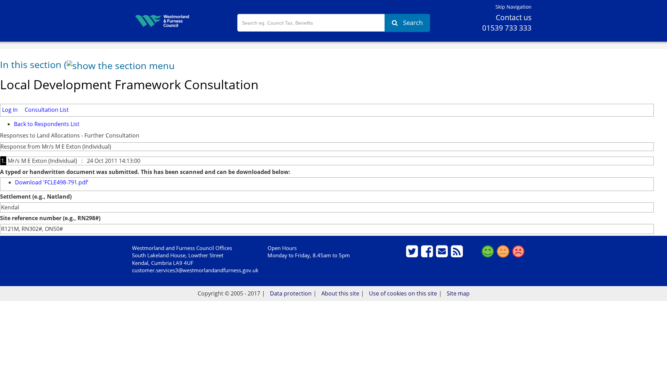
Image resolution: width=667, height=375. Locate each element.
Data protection (291, 293)
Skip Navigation (513, 6)
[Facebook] (428, 254)
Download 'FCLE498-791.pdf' (52, 182)
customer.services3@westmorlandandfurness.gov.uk (195, 270)
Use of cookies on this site (403, 293)
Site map (458, 293)
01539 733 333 (507, 28)
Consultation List (47, 110)
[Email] (443, 254)
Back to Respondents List (47, 124)
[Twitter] (413, 254)
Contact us (514, 17)
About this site (340, 293)
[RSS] (457, 254)
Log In (10, 110)
